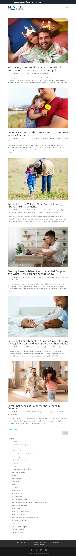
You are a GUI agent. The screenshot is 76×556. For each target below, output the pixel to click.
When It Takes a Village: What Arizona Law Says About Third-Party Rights (36, 205)
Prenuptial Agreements (19, 505)
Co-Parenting (46, 277)
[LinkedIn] (41, 550)
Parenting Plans (17, 496)
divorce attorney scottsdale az (21, 469)
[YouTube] (46, 550)
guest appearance (18, 478)
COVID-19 (15, 463)
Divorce (14, 466)
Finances (14, 475)
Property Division (17, 508)
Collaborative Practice (19, 460)
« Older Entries (13, 430)
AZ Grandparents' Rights (40, 210)
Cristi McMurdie (15, 73)
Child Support (16, 451)
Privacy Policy (55, 542)
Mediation (15, 487)
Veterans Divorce (17, 533)
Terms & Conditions (38, 542)
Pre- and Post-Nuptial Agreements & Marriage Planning (30, 502)
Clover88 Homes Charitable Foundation (25, 454)
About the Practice (39, 545)
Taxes (13, 524)
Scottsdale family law (51, 212)
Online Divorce (16, 490)
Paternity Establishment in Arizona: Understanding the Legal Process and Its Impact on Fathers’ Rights (38, 342)
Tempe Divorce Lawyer (19, 527)
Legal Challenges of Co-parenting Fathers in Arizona (34, 407)
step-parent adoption (19, 521)
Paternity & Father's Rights (40, 73)
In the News (15, 481)
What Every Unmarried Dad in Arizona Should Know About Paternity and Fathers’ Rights (35, 69)
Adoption (15, 442)
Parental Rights (37, 138)
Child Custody (53, 210)
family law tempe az (37, 347)
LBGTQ (14, 484)
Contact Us (21, 542)
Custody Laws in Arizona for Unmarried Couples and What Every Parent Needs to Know (36, 272)
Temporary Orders (18, 530)
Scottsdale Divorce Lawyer (20, 511)
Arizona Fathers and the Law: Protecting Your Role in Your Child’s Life (38, 134)
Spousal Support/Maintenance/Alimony (25, 517)
